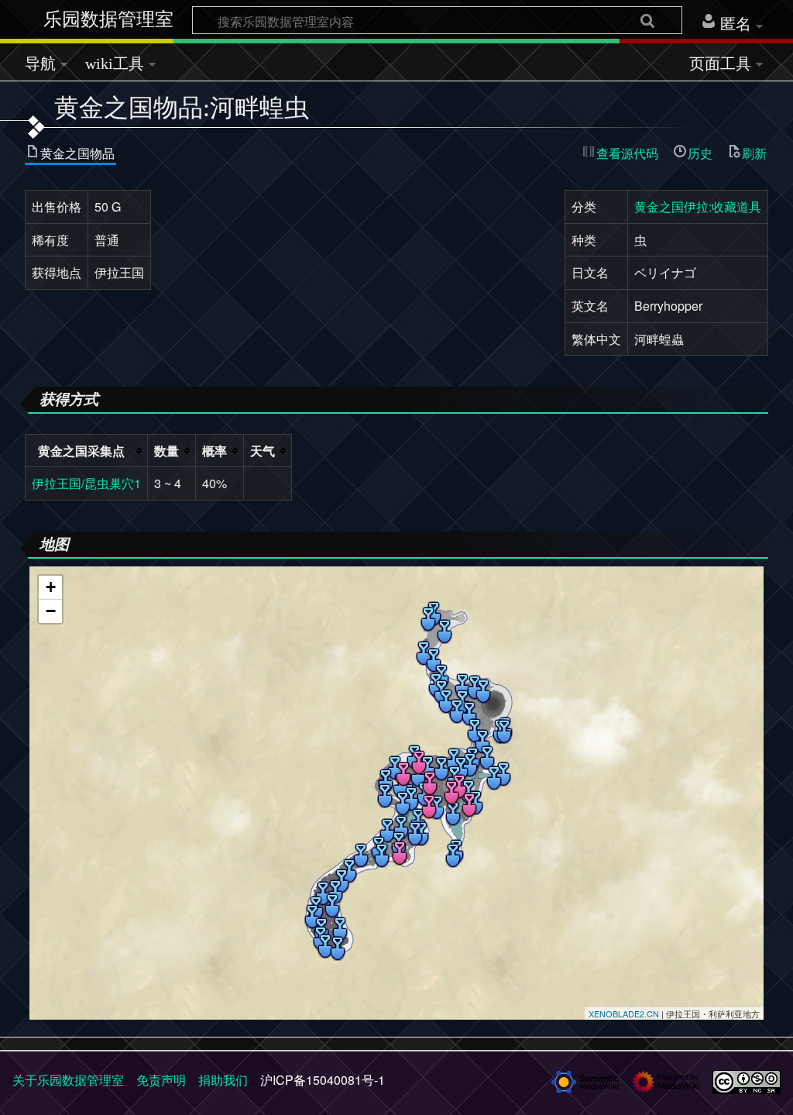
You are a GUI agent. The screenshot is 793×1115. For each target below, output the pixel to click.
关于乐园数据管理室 (68, 1080)
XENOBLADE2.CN (624, 1013)
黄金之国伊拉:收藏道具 (697, 206)
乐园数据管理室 (108, 19)
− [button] (51, 611)
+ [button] (51, 587)
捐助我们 (223, 1080)
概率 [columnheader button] (214, 450)
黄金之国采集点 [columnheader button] (81, 450)
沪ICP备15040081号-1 (322, 1080)
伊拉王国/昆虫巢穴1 (86, 483)
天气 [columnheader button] (262, 450)
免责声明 (161, 1080)
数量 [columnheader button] (166, 450)
